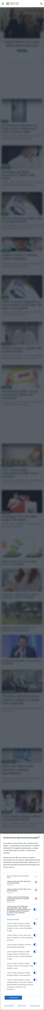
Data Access (22, 1006)
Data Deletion (9, 1006)
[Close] (39, 838)
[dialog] (22, 922)
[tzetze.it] (13, 3)
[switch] (35, 882)
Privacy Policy (35, 1006)
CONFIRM (13, 998)
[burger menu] (3, 3)
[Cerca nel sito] (41, 4)
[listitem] (22, 876)
